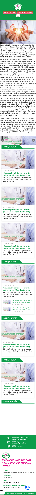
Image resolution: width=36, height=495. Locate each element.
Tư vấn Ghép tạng (25, 13)
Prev (2, 140)
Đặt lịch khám (10, 13)
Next (33, 140)
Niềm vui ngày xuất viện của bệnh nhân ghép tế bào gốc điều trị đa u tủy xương (16, 174)
